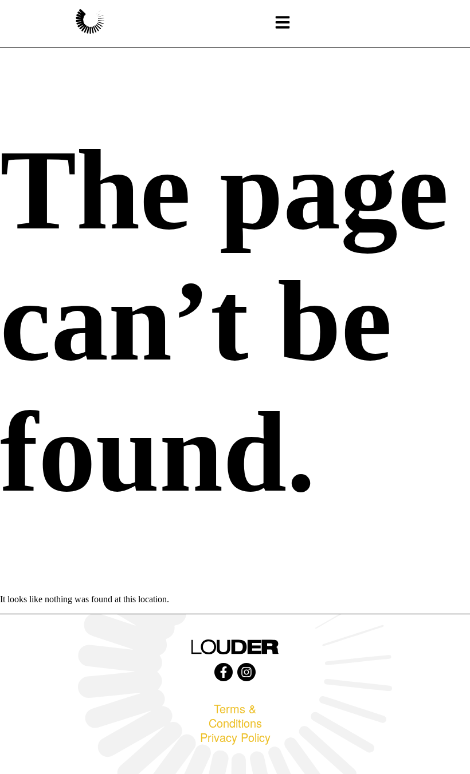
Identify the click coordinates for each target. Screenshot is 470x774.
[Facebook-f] (223, 672)
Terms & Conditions (235, 715)
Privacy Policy (235, 737)
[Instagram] (246, 672)
